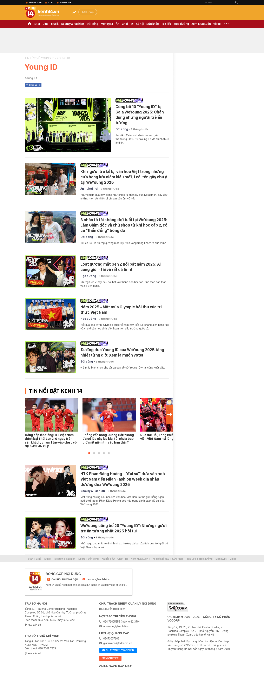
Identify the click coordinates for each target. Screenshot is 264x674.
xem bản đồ (34, 625)
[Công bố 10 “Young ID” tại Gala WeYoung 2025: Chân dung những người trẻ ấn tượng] (68, 125)
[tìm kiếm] (236, 2)
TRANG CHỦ (29, 24)
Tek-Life (191, 558)
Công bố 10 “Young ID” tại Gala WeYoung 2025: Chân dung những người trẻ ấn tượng (140, 114)
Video (217, 24)
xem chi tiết (110, 658)
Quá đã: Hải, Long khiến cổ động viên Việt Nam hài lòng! (164, 437)
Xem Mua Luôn (201, 24)
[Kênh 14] (35, 581)
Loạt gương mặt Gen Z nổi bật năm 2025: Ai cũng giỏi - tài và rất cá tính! (120, 267)
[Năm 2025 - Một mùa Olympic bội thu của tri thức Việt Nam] (50, 314)
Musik (55, 24)
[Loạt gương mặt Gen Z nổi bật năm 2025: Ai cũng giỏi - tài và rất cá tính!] (50, 271)
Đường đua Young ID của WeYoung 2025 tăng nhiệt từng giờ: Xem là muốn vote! (122, 352)
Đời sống (92, 24)
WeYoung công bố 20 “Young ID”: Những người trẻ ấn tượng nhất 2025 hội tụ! (123, 528)
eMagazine (35, 2)
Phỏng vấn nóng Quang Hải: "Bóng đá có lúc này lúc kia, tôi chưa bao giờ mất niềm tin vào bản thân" (108, 438)
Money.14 (107, 24)
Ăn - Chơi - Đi (124, 24)
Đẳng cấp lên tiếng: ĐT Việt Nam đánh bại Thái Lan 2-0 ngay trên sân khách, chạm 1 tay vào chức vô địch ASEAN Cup (51, 440)
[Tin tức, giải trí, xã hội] (45, 13)
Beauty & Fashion (72, 24)
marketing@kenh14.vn (116, 626)
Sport (81, 558)
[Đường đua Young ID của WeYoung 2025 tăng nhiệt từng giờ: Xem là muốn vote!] (50, 357)
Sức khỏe (152, 24)
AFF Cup (88, 12)
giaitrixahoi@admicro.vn (117, 643)
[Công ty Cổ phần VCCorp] (177, 607)
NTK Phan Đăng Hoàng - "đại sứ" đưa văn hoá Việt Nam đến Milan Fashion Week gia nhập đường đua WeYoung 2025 (122, 479)
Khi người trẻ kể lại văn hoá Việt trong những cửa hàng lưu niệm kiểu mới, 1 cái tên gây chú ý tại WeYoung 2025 (123, 177)
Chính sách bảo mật (115, 666)
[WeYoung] (141, 100)
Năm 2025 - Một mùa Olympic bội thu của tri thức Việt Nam (121, 309)
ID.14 (50, 2)
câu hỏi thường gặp (65, 579)
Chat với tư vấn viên (120, 650)
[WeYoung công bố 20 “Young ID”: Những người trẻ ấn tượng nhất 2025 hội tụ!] (50, 533)
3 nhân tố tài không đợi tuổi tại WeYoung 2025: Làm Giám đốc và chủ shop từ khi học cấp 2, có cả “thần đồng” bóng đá (123, 225)
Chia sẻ (34, 85)
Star (37, 24)
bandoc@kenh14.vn (98, 579)
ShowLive (65, 2)
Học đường (181, 24)
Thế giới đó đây (160, 558)
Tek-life (166, 24)
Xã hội (140, 24)
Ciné (45, 24)
